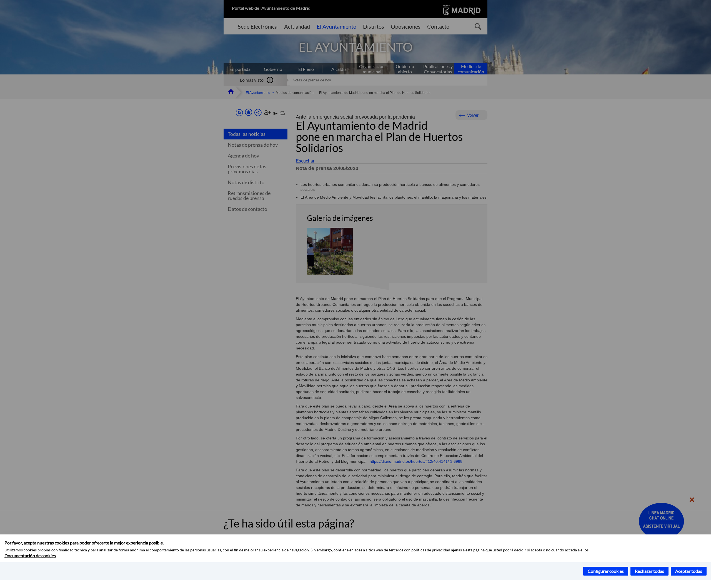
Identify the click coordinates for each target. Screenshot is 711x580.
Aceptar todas (688, 571)
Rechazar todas (649, 571)
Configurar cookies (606, 571)
